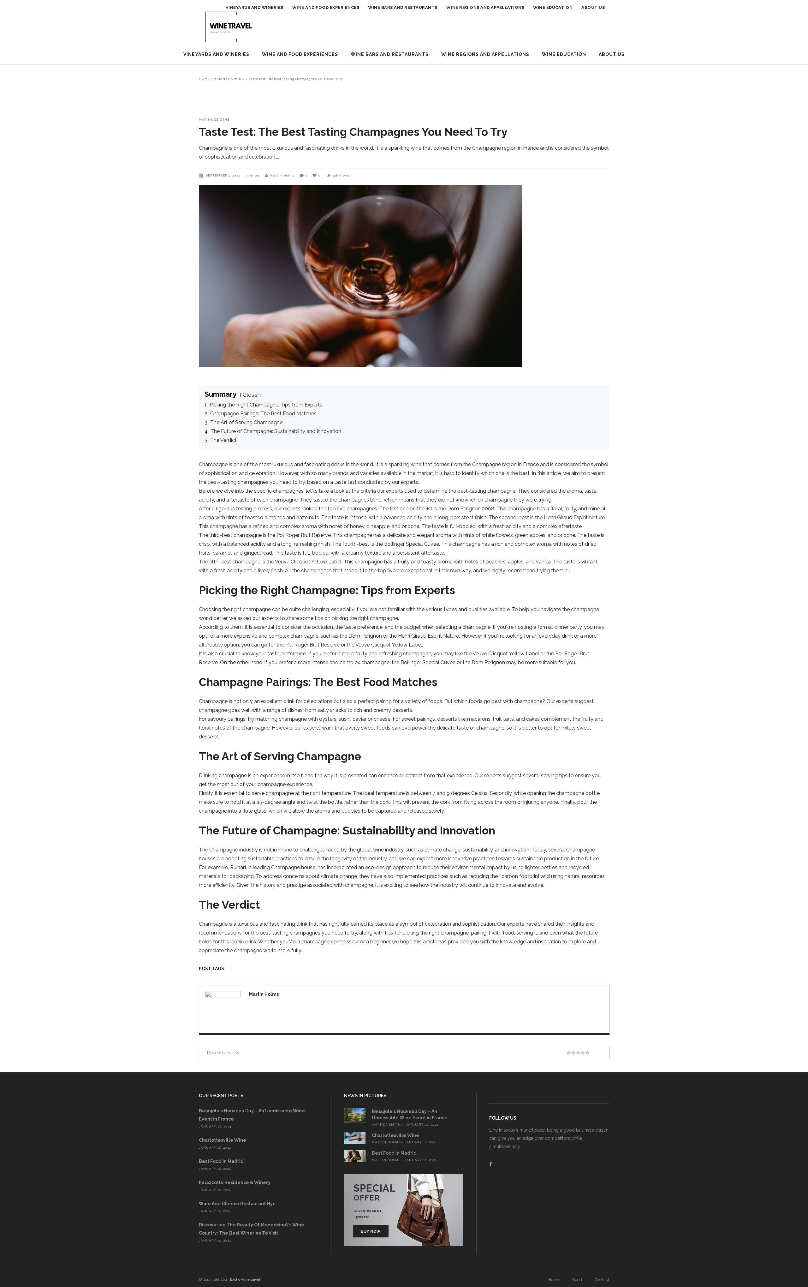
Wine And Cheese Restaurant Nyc (237, 1203)
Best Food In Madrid (221, 1161)
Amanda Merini (387, 1124)
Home (204, 79)
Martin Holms (282, 175)
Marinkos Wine (228, 79)
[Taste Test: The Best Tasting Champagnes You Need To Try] (223, 1009)
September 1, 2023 (223, 175)
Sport (577, 1279)
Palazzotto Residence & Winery (234, 1182)
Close (250, 394)
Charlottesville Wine (222, 1140)
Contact (602, 1279)
